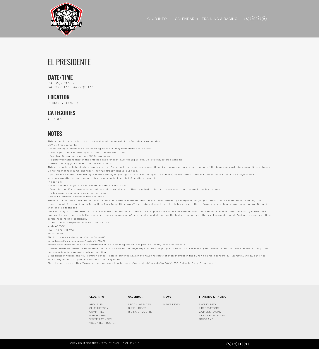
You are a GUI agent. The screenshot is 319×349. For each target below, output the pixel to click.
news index (171, 304)
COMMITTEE (96, 311)
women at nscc (100, 319)
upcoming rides (139, 304)
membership (98, 315)
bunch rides (137, 308)
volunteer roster (102, 322)
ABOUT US (96, 304)
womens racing (210, 311)
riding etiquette (140, 311)
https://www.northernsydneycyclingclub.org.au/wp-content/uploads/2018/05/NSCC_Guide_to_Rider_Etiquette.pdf (145, 263)
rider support (209, 308)
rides (57, 119)
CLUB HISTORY (99, 308)
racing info (207, 304)
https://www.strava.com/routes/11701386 (80, 237)
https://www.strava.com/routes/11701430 (80, 241)
